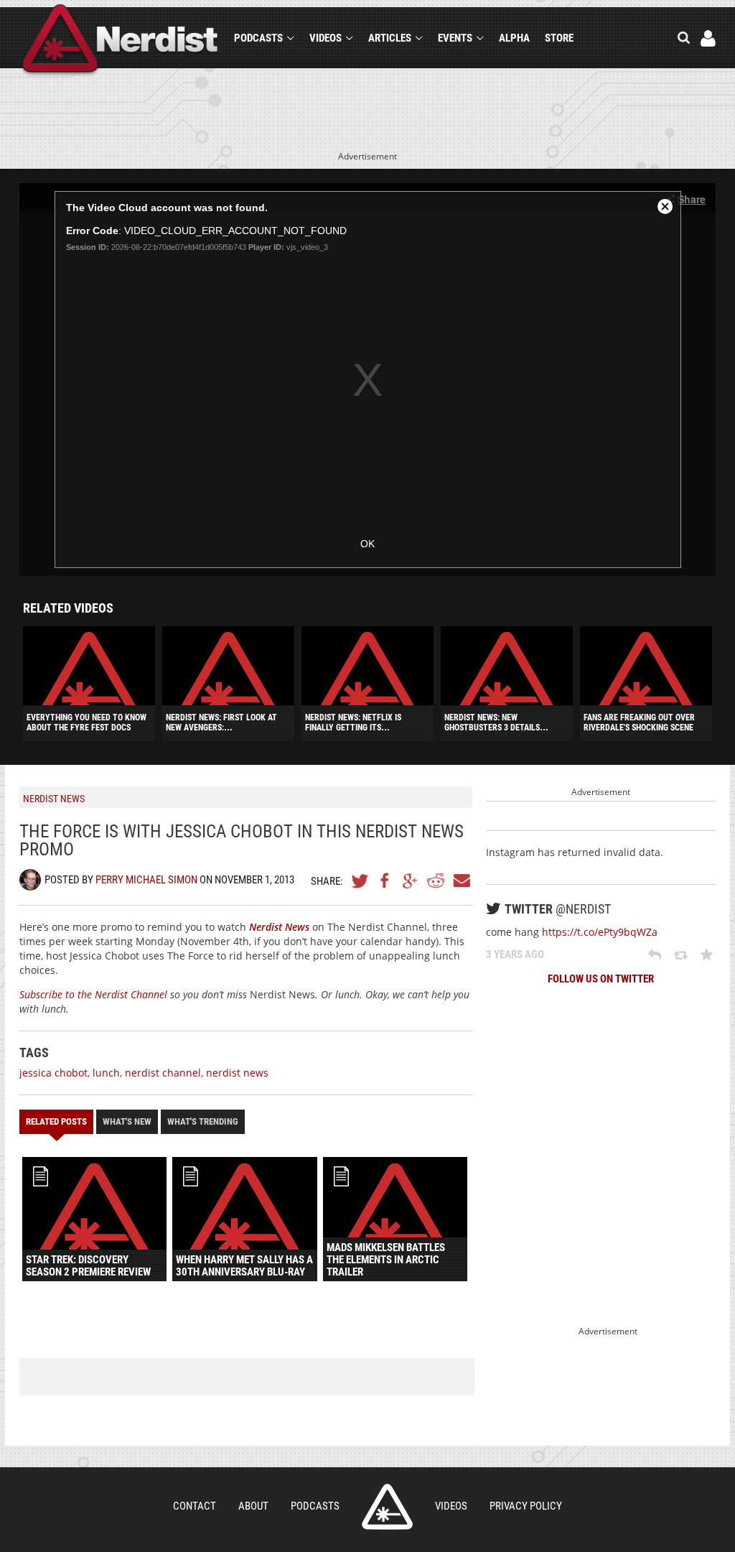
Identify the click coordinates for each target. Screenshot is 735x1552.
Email (460, 880)
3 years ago (515, 954)
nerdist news (237, 1072)
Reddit (435, 880)
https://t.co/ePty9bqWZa (599, 932)
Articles (389, 38)
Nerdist (120, 41)
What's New (127, 1121)
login (708, 38)
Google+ (410, 880)
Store (559, 38)
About (253, 1506)
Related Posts (56, 1121)
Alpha (514, 38)
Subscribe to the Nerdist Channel (93, 994)
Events (455, 38)
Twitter (360, 880)
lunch (106, 1072)
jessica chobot (53, 1072)
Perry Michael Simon (146, 879)
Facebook (385, 880)
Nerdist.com (387, 1507)
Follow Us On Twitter (601, 978)
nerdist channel (163, 1072)
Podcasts (258, 38)
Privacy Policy (526, 1506)
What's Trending (202, 1121)
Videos (325, 38)
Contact (194, 1506)
